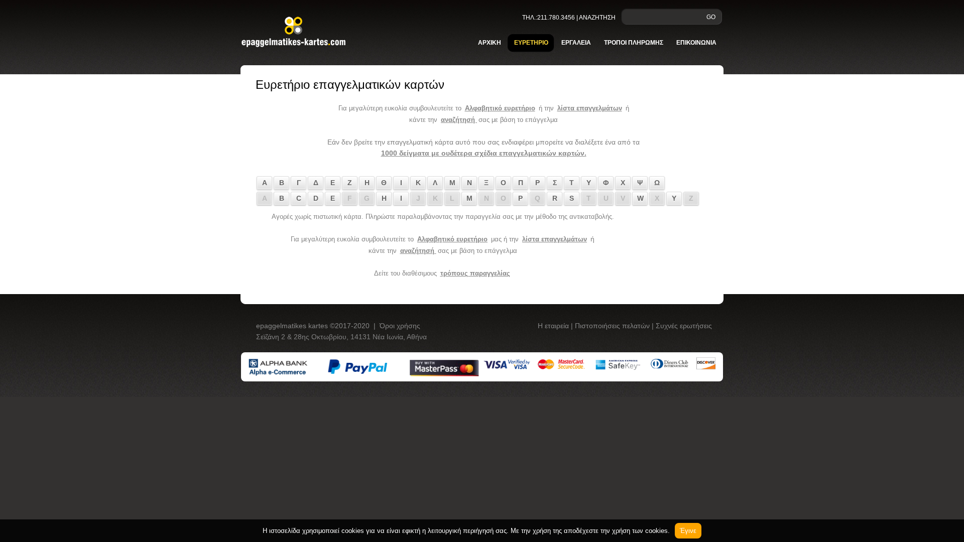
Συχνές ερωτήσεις (684, 326)
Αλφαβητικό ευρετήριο (500, 108)
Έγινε (688, 530)
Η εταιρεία (554, 326)
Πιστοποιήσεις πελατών (613, 326)
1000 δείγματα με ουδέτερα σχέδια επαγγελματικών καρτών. (483, 153)
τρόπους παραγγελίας (475, 273)
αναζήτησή (459, 119)
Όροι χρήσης (400, 326)
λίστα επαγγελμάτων (589, 108)
